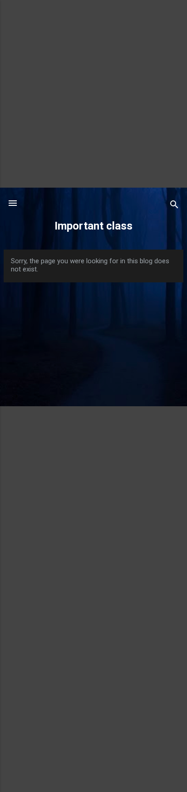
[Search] (174, 206)
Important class (93, 226)
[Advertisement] (93, 94)
